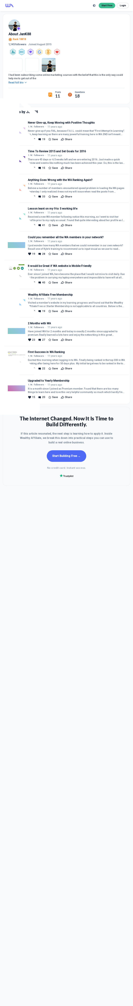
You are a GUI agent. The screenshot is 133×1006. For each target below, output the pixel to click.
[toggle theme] (94, 5)
